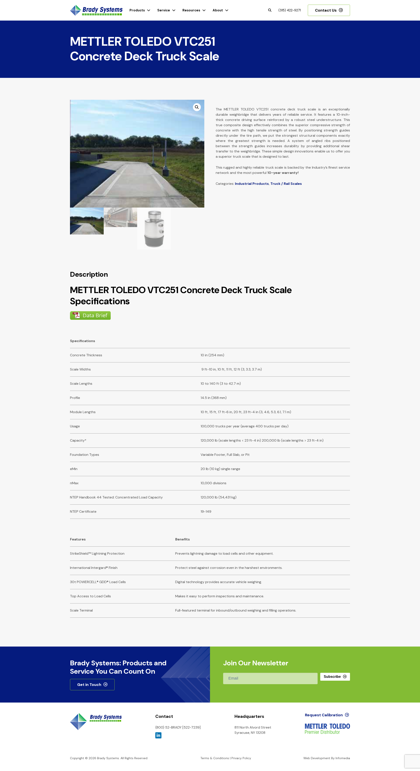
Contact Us (326, 10)
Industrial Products (252, 183)
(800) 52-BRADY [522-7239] (178, 727)
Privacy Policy (241, 758)
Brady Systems (96, 10)
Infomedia (343, 758)
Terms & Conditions (214, 758)
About (218, 10)
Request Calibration (324, 715)
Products (137, 10)
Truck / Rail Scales (286, 183)
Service (163, 10)
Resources (191, 10)
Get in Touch (89, 684)
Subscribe (332, 676)
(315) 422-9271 (289, 10)
